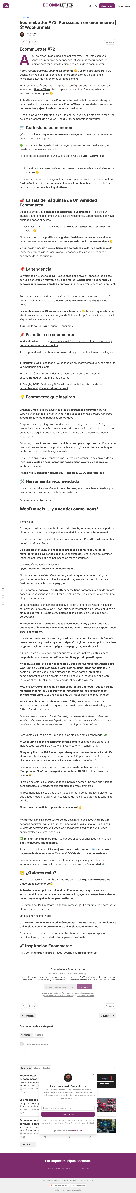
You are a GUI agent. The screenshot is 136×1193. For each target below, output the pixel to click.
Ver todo (26, 1144)
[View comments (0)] (28, 42)
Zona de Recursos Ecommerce (38, 842)
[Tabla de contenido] (3, 596)
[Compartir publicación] (95, 5)
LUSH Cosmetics (93, 155)
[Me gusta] (22, 42)
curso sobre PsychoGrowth (52, 187)
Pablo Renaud (31, 33)
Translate (25, 17)
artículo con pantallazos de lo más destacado (81, 248)
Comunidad (94, 864)
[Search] (89, 5)
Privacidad (64, 1180)
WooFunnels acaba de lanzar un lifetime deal (50, 741)
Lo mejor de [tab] (26, 1068)
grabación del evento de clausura (81, 237)
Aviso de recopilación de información (58, 1123)
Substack (57, 1190)
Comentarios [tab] (26, 1035)
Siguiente (105, 1015)
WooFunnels (30, 623)
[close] (93, 1074)
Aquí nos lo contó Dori (33, 326)
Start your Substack (61, 1185)
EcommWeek (42, 89)
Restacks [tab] (39, 1035)
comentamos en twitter (86, 118)
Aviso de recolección (85, 1180)
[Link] (16, 49)
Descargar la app (78, 1185)
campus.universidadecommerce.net (75, 926)
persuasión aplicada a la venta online (68, 183)
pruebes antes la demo (73, 792)
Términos (72, 1180)
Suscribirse (106, 6)
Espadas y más (29, 409)
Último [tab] (37, 1068)
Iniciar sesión (124, 6)
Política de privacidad (85, 1123)
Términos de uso (68, 1120)
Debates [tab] (46, 1068)
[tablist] (32, 1035)
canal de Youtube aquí (50, 472)
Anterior (30, 1015)
